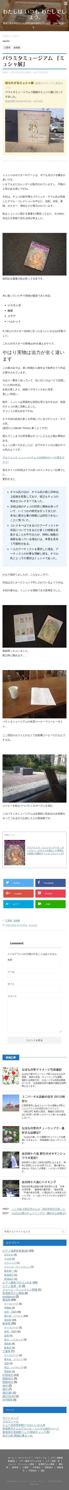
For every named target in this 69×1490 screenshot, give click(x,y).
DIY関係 (7, 1399)
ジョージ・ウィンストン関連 (20, 1289)
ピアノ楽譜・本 (12, 1286)
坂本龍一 (9, 1271)
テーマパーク (11, 1303)
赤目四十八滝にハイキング (39, 1182)
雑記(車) (7, 1392)
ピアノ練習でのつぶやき (17, 1282)
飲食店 (7, 1347)
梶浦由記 (9, 1279)
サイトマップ (11, 1418)
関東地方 (8, 1378)
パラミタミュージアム (16, 925)
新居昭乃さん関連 (13, 1293)
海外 (5, 1385)
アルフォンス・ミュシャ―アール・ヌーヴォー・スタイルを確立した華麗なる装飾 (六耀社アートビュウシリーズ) (45, 850)
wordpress (9, 1296)
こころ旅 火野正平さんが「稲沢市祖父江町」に (38, 1209)
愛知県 (7, 1299)
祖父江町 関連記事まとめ (18, 1435)
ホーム (11, 1458)
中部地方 (8, 1375)
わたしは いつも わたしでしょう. (34, 14)
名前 (10, 959)
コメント (12, 996)
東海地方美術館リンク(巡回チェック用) (26, 1432)
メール (11, 971)
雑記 (5, 1389)
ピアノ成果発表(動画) (15, 1250)
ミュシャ (33, 925)
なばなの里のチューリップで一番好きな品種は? (39, 1213)
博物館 (7, 1307)
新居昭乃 (9, 1275)
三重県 (9, 920)
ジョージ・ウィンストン (17, 1267)
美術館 (16, 920)
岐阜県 (7, 1323)
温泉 (6, 1335)
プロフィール (11, 1421)
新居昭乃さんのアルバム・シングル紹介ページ (31, 1428)
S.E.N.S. (8, 1254)
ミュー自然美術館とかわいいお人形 (24, 1425)
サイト (11, 984)
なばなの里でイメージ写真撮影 (42, 1069)
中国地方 (33, 1470)
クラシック (10, 1262)
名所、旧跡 (10, 1311)
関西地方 (8, 1382)
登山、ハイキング (13, 1339)
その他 (7, 1258)
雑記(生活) (9, 1396)
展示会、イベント (13, 1316)
